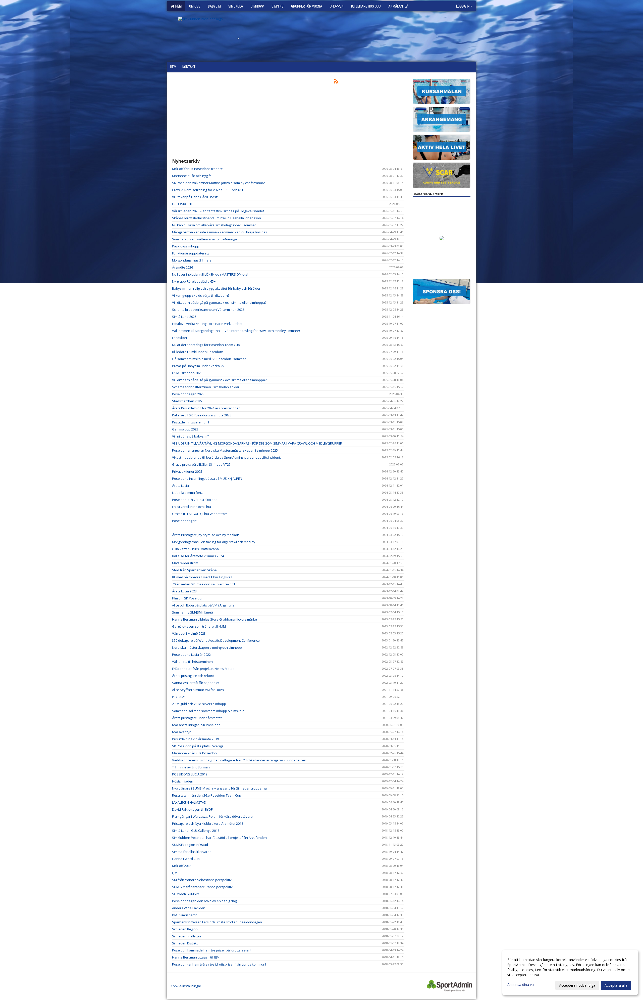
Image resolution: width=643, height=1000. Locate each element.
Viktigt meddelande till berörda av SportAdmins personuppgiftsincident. (226, 457)
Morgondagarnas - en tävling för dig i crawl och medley (213, 542)
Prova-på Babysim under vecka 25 (198, 366)
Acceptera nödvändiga (577, 985)
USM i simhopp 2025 (187, 373)
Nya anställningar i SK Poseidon (196, 725)
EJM (174, 873)
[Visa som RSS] (336, 82)
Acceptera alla (616, 985)
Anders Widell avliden (188, 908)
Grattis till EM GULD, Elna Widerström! (200, 513)
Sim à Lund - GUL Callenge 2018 (195, 830)
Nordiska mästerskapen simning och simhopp (207, 647)
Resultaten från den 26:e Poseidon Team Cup (206, 795)
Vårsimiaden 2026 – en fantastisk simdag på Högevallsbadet (218, 211)
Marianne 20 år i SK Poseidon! (195, 753)
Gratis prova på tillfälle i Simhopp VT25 (201, 464)
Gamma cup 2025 (185, 429)
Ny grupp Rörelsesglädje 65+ (194, 281)
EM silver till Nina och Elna (191, 506)
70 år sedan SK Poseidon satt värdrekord (203, 584)
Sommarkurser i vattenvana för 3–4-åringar (205, 239)
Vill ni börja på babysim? (190, 436)
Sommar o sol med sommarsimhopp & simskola (208, 711)
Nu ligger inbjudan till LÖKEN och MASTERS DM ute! (210, 274)
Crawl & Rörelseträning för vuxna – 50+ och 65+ (207, 190)
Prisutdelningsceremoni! (190, 422)
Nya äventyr (181, 732)
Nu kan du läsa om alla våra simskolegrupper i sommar (214, 225)
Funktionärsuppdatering (190, 253)
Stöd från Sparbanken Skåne (194, 570)
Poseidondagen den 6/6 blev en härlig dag (204, 901)
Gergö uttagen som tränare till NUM (199, 626)
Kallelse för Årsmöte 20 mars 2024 (198, 556)
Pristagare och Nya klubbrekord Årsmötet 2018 (207, 823)
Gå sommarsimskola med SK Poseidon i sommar (209, 359)
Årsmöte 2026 (182, 267)
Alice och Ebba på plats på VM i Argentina (203, 605)
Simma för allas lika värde (191, 851)
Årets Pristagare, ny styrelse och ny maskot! (205, 535)
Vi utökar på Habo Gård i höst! (195, 197)
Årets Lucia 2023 (184, 591)
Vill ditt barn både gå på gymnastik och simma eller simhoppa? (219, 302)
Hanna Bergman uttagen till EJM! (196, 957)
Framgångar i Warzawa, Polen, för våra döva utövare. (212, 816)
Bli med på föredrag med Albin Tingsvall (202, 577)
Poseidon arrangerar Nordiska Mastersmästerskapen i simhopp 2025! (225, 450)
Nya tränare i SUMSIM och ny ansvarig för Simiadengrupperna (219, 788)
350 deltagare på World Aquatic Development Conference (216, 640)
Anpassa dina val (520, 984)
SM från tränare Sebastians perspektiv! (202, 880)
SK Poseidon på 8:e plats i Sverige (198, 746)
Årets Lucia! (181, 485)
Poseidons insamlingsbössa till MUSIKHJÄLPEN (207, 478)
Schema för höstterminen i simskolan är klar (205, 387)
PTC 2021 (179, 696)
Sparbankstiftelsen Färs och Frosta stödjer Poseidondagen (217, 922)
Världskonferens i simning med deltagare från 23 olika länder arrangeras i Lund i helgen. (239, 760)
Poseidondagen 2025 (188, 394)
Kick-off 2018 (181, 865)
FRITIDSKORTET (183, 204)
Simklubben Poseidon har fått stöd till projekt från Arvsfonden (219, 837)
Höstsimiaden (182, 781)
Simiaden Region (185, 929)
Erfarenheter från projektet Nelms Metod (203, 668)
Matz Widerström (185, 563)
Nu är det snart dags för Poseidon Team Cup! (206, 344)
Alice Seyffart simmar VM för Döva (198, 689)
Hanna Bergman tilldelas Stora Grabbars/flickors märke (214, 619)
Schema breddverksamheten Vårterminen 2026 (208, 309)
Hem (178, 6)
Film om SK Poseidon (187, 598)
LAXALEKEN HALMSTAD (189, 802)
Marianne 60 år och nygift (191, 175)
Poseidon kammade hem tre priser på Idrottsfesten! (211, 950)
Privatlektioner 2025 (187, 471)
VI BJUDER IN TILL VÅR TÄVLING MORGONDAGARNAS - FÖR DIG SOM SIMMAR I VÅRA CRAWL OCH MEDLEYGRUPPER (257, 443)
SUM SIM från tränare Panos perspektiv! (202, 887)
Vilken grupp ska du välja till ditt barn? (200, 295)
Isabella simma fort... (187, 492)
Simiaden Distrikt (185, 943)
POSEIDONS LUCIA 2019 (189, 774)
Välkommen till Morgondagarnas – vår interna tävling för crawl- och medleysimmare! (236, 330)
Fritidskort (179, 337)
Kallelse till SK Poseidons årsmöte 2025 (201, 415)
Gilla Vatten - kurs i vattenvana (195, 549)
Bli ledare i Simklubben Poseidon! (197, 352)
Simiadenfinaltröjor (186, 936)
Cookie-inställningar (186, 986)
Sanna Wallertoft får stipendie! (195, 682)
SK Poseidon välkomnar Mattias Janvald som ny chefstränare (218, 183)
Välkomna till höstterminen (192, 661)
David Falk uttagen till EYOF (192, 809)
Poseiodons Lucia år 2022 (191, 654)
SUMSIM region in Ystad (190, 844)
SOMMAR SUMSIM (185, 894)
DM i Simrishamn (184, 915)
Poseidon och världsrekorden (195, 499)
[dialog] (570, 972)
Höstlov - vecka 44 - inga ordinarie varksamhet (207, 323)
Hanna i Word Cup (186, 858)
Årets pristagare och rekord (193, 675)
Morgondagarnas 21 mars (191, 260)
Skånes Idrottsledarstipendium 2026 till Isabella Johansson (216, 218)
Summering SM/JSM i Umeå (192, 612)
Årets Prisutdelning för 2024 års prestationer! (206, 408)
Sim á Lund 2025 (184, 316)
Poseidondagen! (184, 520)
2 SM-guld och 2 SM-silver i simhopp (199, 704)
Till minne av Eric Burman (191, 767)
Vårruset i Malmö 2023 (189, 633)
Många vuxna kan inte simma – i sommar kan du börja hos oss (219, 232)
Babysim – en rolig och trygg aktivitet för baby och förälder (216, 288)
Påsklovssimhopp (185, 246)
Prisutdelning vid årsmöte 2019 (195, 739)
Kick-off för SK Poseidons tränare (197, 168)
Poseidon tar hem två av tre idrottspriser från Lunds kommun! (219, 964)
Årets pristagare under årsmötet (197, 718)
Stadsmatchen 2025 (187, 401)
